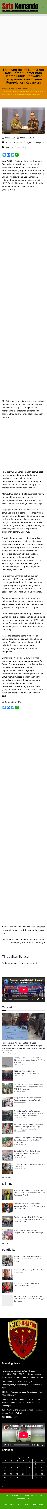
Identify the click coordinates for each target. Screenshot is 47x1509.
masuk (17, 963)
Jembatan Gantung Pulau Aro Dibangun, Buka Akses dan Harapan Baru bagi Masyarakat (28, 1140)
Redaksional (38, 1504)
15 (36, 1471)
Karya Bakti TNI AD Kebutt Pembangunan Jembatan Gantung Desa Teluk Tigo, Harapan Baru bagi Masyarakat (29, 1126)
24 (5, 1477)
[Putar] (5, 999)
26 (17, 1477)
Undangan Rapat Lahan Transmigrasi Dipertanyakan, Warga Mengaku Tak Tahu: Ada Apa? (29, 1060)
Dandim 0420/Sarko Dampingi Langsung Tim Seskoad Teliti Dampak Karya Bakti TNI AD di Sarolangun (28, 1086)
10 (5, 1471)
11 (11, 1471)
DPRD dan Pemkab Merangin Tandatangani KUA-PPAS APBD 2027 (22, 1393)
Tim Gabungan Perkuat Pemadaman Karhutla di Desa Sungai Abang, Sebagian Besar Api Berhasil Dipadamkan (29, 1113)
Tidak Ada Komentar (13, 142)
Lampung (9, 147)
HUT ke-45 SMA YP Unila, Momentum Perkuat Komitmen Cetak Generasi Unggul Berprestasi (29, 1299)
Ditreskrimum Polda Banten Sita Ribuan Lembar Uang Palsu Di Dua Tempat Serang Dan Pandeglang (29, 1206)
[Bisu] (37, 999)
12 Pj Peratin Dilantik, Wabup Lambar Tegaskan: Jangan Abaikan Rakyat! (22, 1411)
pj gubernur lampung (35, 142)
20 (23, 1474)
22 (36, 1474)
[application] (23, 989)
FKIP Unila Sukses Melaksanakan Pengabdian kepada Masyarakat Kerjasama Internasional (23, 930)
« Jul (4, 1486)
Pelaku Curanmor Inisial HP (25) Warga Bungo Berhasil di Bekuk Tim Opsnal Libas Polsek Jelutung (29, 1219)
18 (11, 1474)
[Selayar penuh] (41, 999)
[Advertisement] (23, 40)
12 (17, 1471)
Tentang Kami (9, 1504)
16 (42, 1471)
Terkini (7, 1007)
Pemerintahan (20, 147)
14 (29, 1471)
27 (23, 1477)
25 (11, 1477)
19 (17, 1474)
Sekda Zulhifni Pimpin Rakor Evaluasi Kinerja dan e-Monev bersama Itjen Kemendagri (27, 1153)
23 (42, 1474)
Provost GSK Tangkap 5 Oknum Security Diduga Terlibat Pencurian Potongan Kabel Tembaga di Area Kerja (29, 1192)
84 (7, 1243)
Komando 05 (10, 138)
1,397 (8, 1177)
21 (29, 1474)
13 (23, 1471)
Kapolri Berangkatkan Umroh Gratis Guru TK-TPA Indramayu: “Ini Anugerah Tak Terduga (28, 1259)
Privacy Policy (24, 1504)
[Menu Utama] (43, 7)
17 (5, 1474)
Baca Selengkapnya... (10, 1053)
